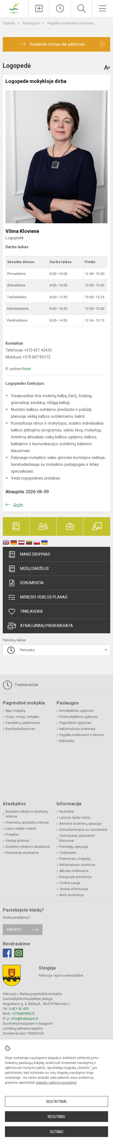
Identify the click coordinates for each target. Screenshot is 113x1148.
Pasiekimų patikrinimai (22, 723)
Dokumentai (32, 583)
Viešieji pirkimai (17, 841)
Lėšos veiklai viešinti (20, 829)
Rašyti (26, 369)
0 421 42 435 (19, 1009)
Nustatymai (56, 1101)
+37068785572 (23, 1014)
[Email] (18, 953)
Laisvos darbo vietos (75, 818)
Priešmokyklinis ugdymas (78, 717)
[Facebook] (7, 953)
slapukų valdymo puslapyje (56, 1083)
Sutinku (56, 1132)
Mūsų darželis (34, 568)
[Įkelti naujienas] (39, 8)
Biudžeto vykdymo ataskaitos (27, 847)
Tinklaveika (31, 611)
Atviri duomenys (71, 895)
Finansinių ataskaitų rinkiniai (27, 822)
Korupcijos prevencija (75, 877)
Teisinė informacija (73, 889)
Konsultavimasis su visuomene (83, 830)
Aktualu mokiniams (74, 871)
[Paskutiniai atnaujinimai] (60, 8)
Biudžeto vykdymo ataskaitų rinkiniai (26, 814)
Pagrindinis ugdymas (75, 723)
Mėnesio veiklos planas (43, 597)
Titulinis (9, 23)
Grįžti (18, 505)
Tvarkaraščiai (25, 684)
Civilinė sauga (69, 883)
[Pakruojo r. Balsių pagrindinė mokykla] (14, 7)
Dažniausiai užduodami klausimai (77, 838)
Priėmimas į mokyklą (75, 859)
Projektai (12, 835)
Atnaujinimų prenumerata (46, 625)
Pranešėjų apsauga (73, 847)
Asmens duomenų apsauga (80, 824)
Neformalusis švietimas (77, 729)
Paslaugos (31, 23)
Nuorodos (66, 811)
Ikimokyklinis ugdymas (76, 711)
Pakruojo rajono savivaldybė (61, 975)
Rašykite (14, 929)
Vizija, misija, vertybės (22, 717)
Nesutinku (56, 1116)
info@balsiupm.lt (24, 1018)
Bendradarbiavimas (20, 729)
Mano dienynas (35, 554)
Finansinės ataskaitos (22, 853)
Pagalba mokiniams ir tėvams (70, 23)
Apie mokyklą (15, 711)
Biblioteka (66, 741)
